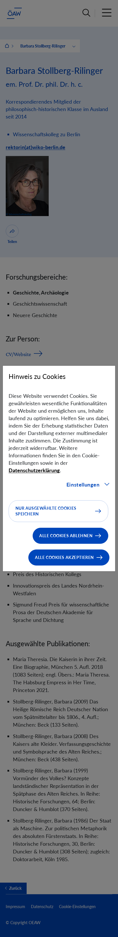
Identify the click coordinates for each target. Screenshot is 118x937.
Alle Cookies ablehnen (66, 535)
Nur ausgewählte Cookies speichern (45, 511)
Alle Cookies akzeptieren (64, 557)
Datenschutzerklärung (34, 470)
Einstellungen (83, 484)
